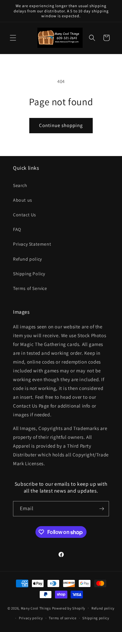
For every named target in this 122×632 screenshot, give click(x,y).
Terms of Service (30, 288)
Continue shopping (61, 125)
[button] (13, 38)
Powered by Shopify (69, 608)
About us (22, 200)
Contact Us (24, 215)
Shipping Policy (29, 274)
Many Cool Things (36, 608)
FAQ (17, 229)
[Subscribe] (101, 508)
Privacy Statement (32, 244)
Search (20, 185)
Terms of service (62, 618)
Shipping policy (95, 618)
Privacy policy (31, 618)
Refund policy (27, 259)
